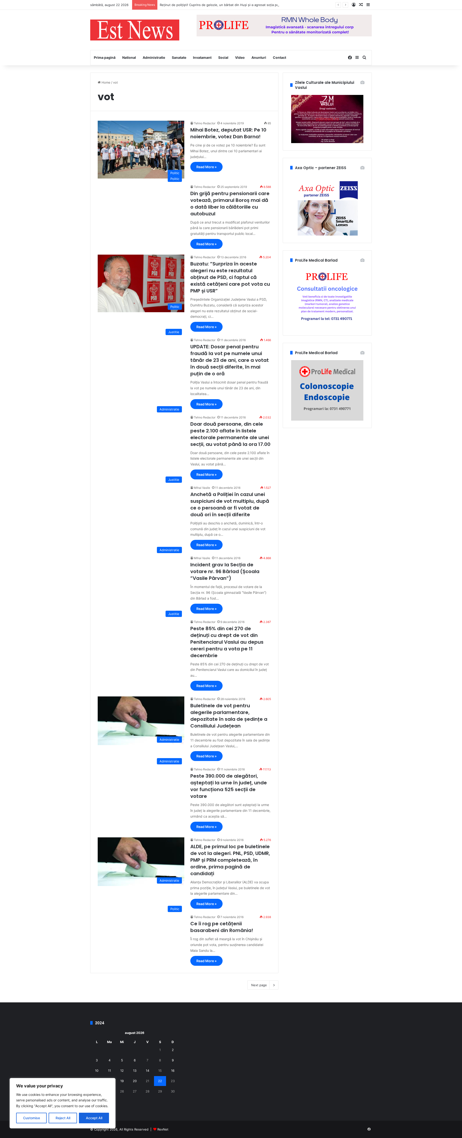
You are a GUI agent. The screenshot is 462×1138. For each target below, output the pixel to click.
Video (240, 57)
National (129, 57)
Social (223, 57)
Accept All (94, 1118)
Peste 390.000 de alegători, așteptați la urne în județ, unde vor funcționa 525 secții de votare (228, 786)
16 (172, 1070)
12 (122, 1070)
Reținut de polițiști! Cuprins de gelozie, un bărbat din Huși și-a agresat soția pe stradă (224, 5)
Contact (279, 57)
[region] (63, 1103)
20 (135, 1081)
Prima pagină (105, 57)
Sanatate (179, 57)
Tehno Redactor (204, 123)
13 (134, 1070)
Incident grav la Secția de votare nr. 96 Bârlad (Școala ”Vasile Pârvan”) (224, 571)
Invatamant (202, 57)
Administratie (154, 57)
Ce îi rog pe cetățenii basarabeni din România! (221, 927)
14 (147, 1070)
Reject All (63, 1118)
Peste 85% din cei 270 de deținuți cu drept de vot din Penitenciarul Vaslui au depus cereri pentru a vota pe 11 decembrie (226, 642)
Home (105, 82)
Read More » (206, 167)
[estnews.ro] (134, 30)
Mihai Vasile (202, 488)
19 (122, 1081)
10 (96, 1070)
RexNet (162, 1129)
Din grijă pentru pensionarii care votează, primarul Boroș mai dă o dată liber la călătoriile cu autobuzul (230, 203)
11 (109, 1070)
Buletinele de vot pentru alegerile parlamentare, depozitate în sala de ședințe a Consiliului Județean (228, 715)
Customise (31, 1118)
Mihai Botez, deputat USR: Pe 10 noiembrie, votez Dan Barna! (228, 133)
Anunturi (258, 57)
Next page (259, 985)
